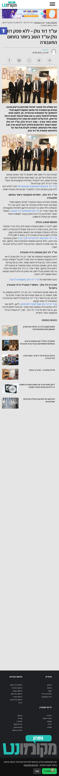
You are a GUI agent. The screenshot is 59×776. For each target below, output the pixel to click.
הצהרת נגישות (17, 730)
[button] (3, 30)
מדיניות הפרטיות (31, 765)
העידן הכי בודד (46, 694)
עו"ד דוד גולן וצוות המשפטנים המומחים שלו (37, 186)
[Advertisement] (29, 537)
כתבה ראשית (47, 718)
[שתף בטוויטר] (39, 60)
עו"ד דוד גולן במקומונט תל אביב (24, 279)
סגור (37, 771)
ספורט (49, 727)
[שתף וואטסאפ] (29, 60)
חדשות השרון (17, 691)
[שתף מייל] (19, 60)
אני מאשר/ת (49, 771)
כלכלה (49, 715)
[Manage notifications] (52, 770)
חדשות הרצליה (17, 688)
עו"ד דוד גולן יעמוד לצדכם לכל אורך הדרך (37, 238)
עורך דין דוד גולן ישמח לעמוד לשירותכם (39, 304)
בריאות (49, 688)
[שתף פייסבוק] (9, 60)
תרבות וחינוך (17, 727)
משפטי (49, 721)
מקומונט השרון (51, 22)
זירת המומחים (39, 22)
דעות (50, 691)
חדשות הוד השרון (16, 685)
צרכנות (19, 715)
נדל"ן (50, 724)
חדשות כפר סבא (16, 694)
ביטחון (49, 685)
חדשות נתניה (17, 697)
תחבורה (19, 721)
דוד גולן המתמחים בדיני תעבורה (24, 210)
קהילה (20, 718)
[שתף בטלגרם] (49, 60)
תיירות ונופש (18, 724)
